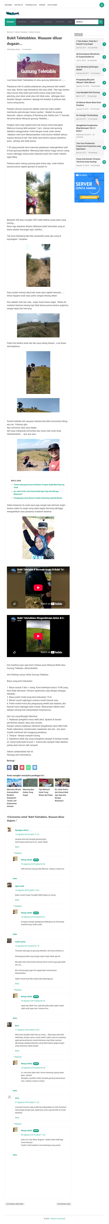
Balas (17, 847)
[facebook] (9, 767)
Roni (17, 1026)
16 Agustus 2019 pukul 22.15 (27, 946)
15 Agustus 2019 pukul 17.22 (27, 834)
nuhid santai (20, 942)
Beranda (8, 5)
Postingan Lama (63, 1204)
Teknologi (35, 22)
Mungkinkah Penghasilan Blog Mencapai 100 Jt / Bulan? (87, 128)
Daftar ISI (18, 5)
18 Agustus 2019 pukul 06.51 (33, 917)
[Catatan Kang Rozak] (12, 13)
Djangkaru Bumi (21, 830)
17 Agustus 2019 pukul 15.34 (27, 1030)
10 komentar (26, 49)
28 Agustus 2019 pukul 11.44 (33, 1135)
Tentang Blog (31, 5)
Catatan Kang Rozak (57, 1219)
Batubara (22, 22)
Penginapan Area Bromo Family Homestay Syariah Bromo (38, 498)
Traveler (48, 22)
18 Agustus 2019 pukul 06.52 (33, 1001)
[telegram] (34, 767)
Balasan (18, 853)
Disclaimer (52, 5)
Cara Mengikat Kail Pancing (88, 92)
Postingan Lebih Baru (14, 1204)
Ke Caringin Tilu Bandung (87, 115)
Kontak (42, 5)
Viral (17, 1098)
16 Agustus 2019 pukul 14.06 (27, 890)
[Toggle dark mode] (101, 5)
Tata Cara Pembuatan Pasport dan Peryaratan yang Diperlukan (88, 146)
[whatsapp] (28, 767)
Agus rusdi (19, 886)
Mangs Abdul (26, 860)
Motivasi (60, 22)
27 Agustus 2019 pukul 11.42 (27, 1102)
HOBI (70, 22)
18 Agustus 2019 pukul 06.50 (33, 864)
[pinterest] (22, 767)
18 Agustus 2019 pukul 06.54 (33, 1068)
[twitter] (15, 767)
